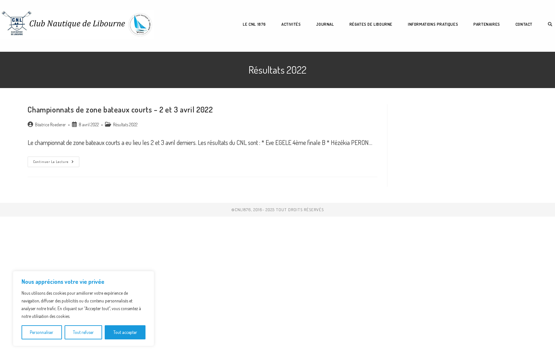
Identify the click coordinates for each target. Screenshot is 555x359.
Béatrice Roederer (50, 124)
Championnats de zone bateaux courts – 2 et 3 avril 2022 (120, 109)
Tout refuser (83, 332)
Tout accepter (125, 332)
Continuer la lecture (56, 163)
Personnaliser (41, 332)
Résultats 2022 (125, 124)
